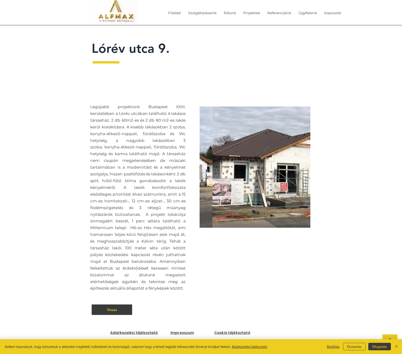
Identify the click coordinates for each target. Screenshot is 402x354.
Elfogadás (379, 346)
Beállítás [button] (333, 346)
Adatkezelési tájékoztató (249, 346)
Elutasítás (354, 346)
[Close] (396, 346)
